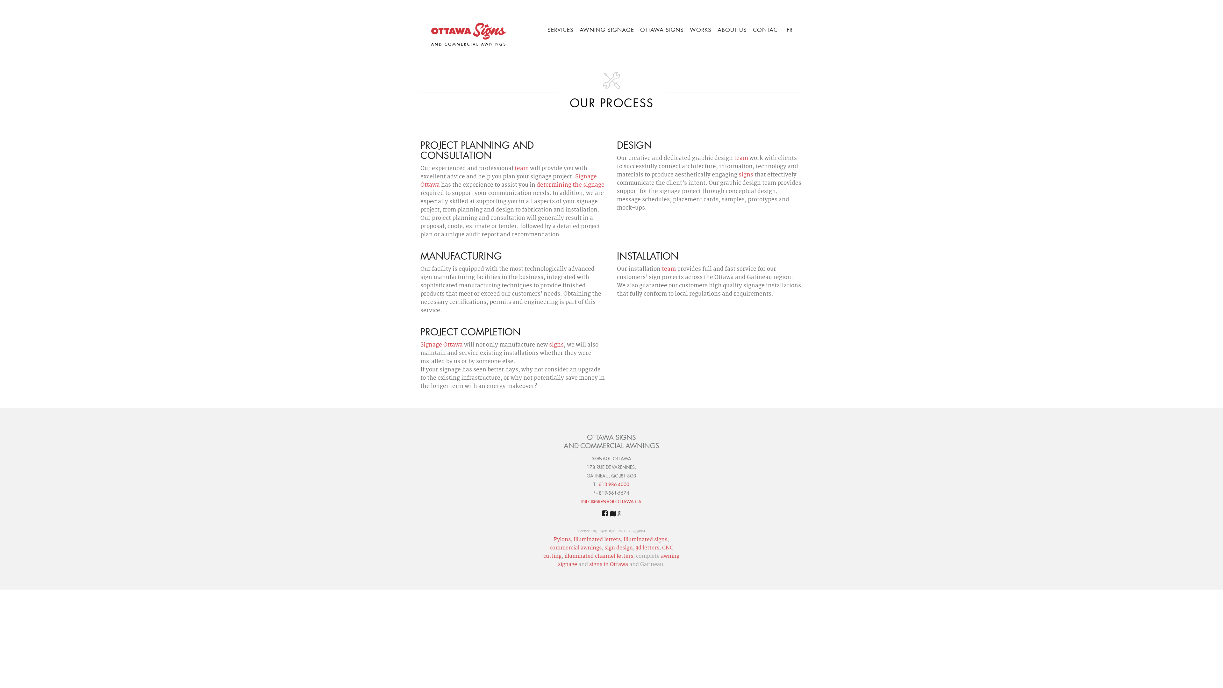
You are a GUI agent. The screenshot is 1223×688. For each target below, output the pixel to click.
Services (560, 30)
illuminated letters (597, 540)
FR (790, 30)
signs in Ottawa (608, 565)
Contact (767, 30)
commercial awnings (576, 548)
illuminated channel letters (598, 556)
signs (746, 175)
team (522, 168)
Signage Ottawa (441, 345)
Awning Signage (607, 30)
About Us (732, 30)
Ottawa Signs (662, 30)
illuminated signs (645, 540)
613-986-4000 (614, 485)
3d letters (647, 548)
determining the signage (570, 185)
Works (701, 30)
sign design (618, 548)
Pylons (562, 540)
